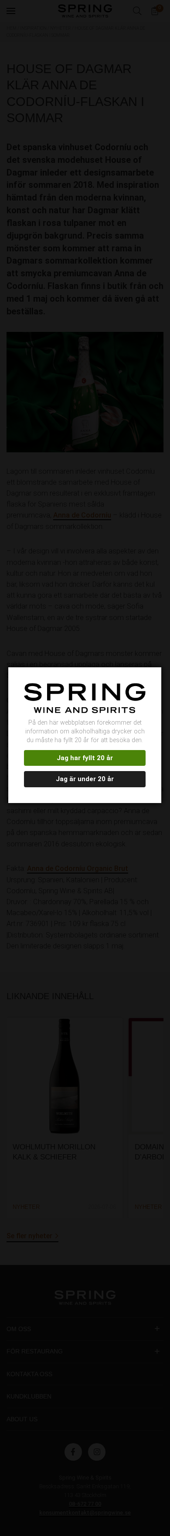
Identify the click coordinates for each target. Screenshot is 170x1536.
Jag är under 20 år (85, 779)
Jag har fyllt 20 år (85, 758)
